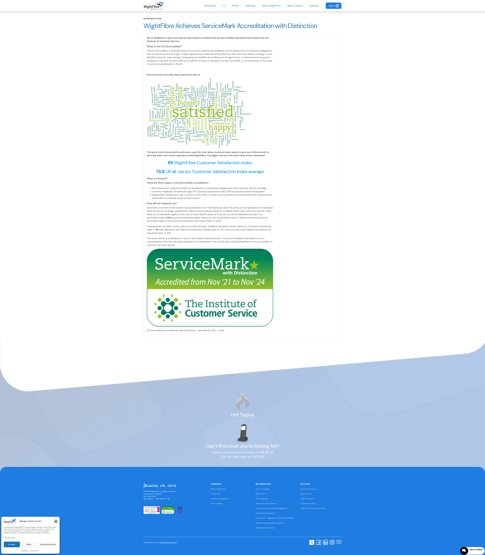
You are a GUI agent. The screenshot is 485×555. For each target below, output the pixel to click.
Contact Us (215, 494)
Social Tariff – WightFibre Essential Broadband (275, 518)
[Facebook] (318, 542)
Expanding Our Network (265, 513)
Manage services (10, 537)
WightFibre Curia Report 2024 (312, 508)
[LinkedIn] (325, 542)
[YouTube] (338, 541)
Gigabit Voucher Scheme (266, 503)
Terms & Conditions (308, 489)
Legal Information (307, 499)
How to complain (263, 489)
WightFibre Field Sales (265, 528)
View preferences (48, 544)
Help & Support (295, 5)
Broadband (210, 5)
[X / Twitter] (311, 542)
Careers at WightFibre (220, 499)
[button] (56, 521)
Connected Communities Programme (271, 508)
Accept (11, 544)
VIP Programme (262, 499)
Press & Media (217, 503)
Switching (250, 5)
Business (314, 5)
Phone (235, 5)
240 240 (258, 457)
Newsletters (260, 494)
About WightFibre (271, 5)
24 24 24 (266, 452)
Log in (331, 5)
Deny (29, 544)
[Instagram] (332, 542)
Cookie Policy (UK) (308, 503)
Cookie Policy (25, 550)
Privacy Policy (34, 550)
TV (224, 5)
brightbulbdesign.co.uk (168, 542)
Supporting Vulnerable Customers (270, 523)
